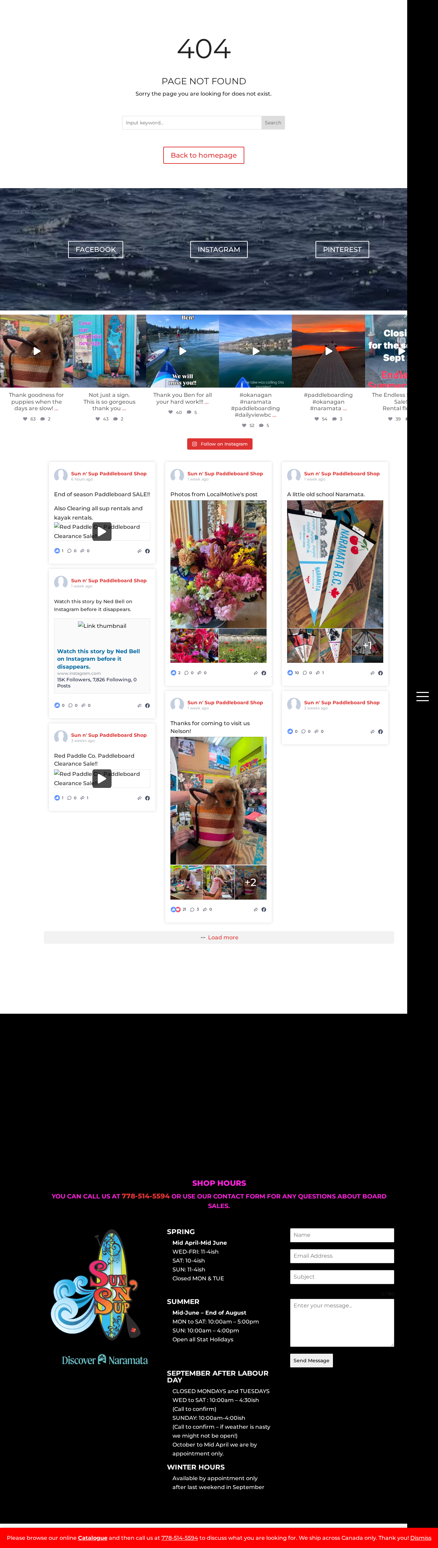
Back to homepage (204, 155)
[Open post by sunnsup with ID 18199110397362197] (109, 351)
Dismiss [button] (420, 1538)
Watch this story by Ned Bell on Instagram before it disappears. (98, 659)
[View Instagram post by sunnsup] (66, 381)
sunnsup (36, 320)
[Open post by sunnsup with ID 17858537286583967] (255, 351)
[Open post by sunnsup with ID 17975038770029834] (182, 351)
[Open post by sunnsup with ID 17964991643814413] (401, 351)
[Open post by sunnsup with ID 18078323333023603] (328, 351)
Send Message (312, 1360)
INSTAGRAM (219, 249)
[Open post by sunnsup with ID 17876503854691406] (36, 351)
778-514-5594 (180, 1538)
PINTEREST (342, 249)
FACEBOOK (96, 249)
